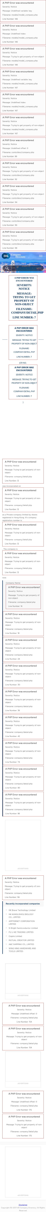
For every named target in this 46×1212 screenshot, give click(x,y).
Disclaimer (23, 1205)
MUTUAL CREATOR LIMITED (21, 940)
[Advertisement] (23, 428)
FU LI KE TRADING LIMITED (21, 932)
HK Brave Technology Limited (22, 910)
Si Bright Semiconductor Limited (23, 928)
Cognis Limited (15, 936)
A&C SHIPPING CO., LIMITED (21, 944)
